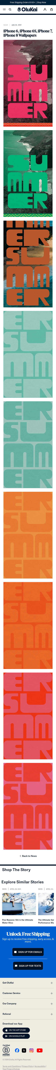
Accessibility (40, 1066)
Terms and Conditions (12, 1066)
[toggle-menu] (51, 983)
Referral (28, 1014)
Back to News (28, 857)
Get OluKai (28, 983)
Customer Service (28, 994)
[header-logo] (27, 9)
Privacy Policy (27, 1066)
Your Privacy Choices (11, 1069)
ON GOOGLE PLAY (17, 1036)
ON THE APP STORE (17, 1030)
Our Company (28, 1004)
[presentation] (6, 1030)
